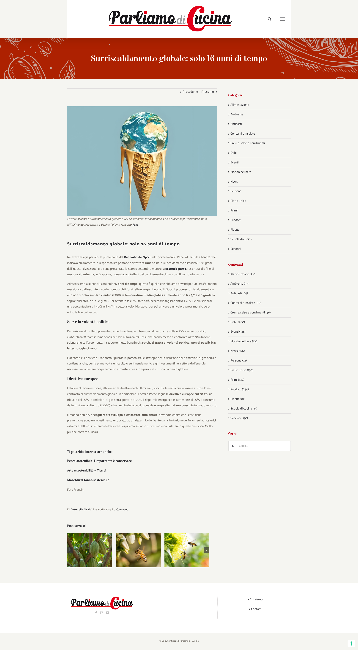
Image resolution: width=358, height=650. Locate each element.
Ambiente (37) (239, 283)
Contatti (256, 609)
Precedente (190, 91)
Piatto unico (238, 200)
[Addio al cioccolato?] (89, 550)
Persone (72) (238, 360)
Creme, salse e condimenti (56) (250, 312)
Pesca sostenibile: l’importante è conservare (99, 461)
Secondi (235, 248)
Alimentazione (239, 104)
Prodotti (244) (239, 389)
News (234, 181)
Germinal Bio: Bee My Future (182, 550)
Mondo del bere (240, 172)
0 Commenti (121, 509)
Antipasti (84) (239, 293)
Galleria (94, 550)
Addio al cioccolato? (84, 550)
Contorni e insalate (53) (245, 302)
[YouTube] (107, 612)
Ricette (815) (238, 399)
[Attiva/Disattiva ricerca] (269, 19)
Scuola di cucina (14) (243, 408)
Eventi (234, 162)
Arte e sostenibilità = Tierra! (86, 470)
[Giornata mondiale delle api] (138, 550)
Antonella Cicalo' (81, 509)
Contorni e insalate (242, 133)
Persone (235, 191)
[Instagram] (101, 612)
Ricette (234, 229)
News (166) (237, 350)
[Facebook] (96, 612)
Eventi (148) (238, 331)
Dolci (233, 152)
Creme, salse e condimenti (247, 143)
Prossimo (207, 91)
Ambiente (236, 114)
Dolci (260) (237, 322)
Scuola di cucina (241, 239)
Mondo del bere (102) (244, 341)
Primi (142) (237, 379)
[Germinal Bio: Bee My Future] (186, 550)
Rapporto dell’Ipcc (137, 257)
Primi (233, 210)
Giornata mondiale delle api (133, 550)
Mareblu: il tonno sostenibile (88, 480)
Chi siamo (256, 599)
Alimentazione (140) (243, 274)
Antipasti (236, 124)
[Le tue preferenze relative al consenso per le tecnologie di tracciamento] (351, 643)
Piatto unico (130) (241, 370)
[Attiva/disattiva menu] (283, 19)
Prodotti (235, 220)
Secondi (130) (239, 418)
